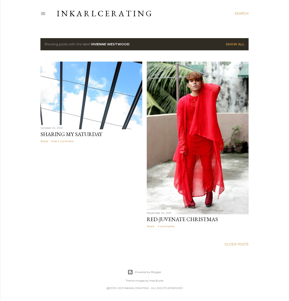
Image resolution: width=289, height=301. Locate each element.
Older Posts (236, 244)
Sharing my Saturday (71, 134)
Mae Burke (156, 280)
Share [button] (44, 141)
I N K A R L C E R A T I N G (104, 13)
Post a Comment (62, 141)
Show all (235, 44)
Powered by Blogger (148, 272)
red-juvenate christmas (182, 219)
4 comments (166, 226)
